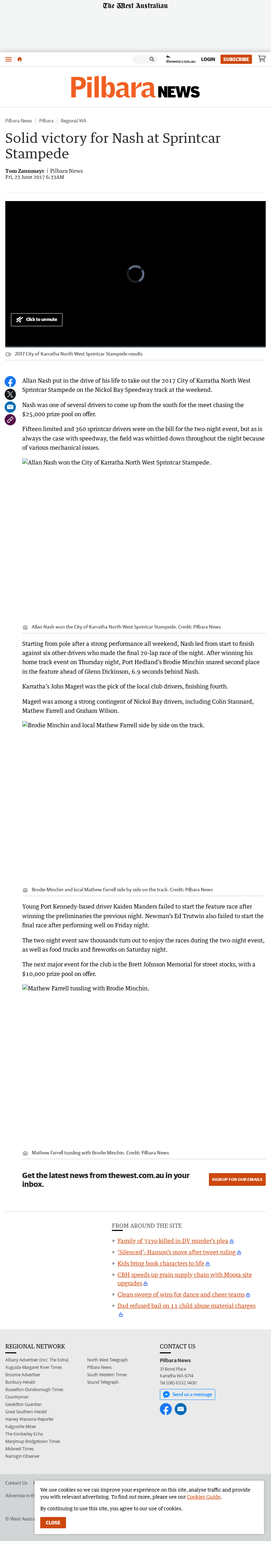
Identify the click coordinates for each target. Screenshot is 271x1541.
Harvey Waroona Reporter (29, 1419)
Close (53, 1522)
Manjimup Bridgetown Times (32, 1441)
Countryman (17, 1397)
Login (208, 59)
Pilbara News (18, 120)
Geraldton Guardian (23, 1404)
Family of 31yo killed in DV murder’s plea (173, 1240)
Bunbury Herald (20, 1382)
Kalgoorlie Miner (20, 1426)
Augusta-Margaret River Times (33, 1367)
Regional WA (73, 120)
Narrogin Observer (22, 1456)
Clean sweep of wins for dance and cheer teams (181, 1294)
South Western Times (107, 1374)
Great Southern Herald (26, 1411)
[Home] (19, 59)
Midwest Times (19, 1448)
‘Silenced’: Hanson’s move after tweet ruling (177, 1252)
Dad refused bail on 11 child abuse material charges (186, 1305)
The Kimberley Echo (24, 1434)
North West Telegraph (107, 1360)
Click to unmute (41, 319)
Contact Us (16, 1483)
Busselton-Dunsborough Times (34, 1389)
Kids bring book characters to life (161, 1263)
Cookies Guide (204, 1497)
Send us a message (192, 1394)
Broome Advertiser (22, 1374)
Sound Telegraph (103, 1382)
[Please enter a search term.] (152, 59)
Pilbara (46, 120)
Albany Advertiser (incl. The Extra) (36, 1360)
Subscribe (236, 59)
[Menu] (8, 59)
